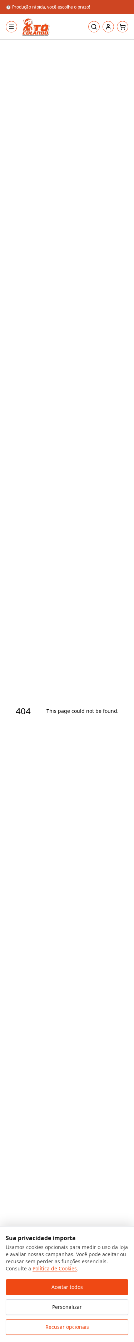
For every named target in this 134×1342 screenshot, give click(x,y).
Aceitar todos (67, 1287)
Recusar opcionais (67, 1326)
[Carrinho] (122, 26)
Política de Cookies (55, 1268)
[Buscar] (94, 26)
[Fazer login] (108, 26)
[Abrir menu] (11, 26)
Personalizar (67, 1307)
